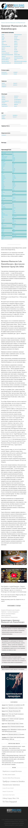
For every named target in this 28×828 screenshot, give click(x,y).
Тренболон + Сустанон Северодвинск (9, 611)
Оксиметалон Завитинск (11, 785)
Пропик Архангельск (6, 615)
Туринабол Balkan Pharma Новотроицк (11, 778)
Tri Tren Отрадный (10, 802)
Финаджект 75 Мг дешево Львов (8, 791)
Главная (3, 22)
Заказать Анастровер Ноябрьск (8, 613)
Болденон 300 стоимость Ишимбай (8, 788)
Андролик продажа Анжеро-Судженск (9, 794)
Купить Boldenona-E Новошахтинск (9, 617)
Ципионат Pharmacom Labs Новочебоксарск (15, 22)
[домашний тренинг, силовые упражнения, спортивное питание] (14, 4)
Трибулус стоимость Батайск (14, 781)
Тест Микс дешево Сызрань (9, 774)
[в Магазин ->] (14, 673)
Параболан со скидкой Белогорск (12, 771)
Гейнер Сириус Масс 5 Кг (11, 798)
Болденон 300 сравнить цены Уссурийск (10, 610)
